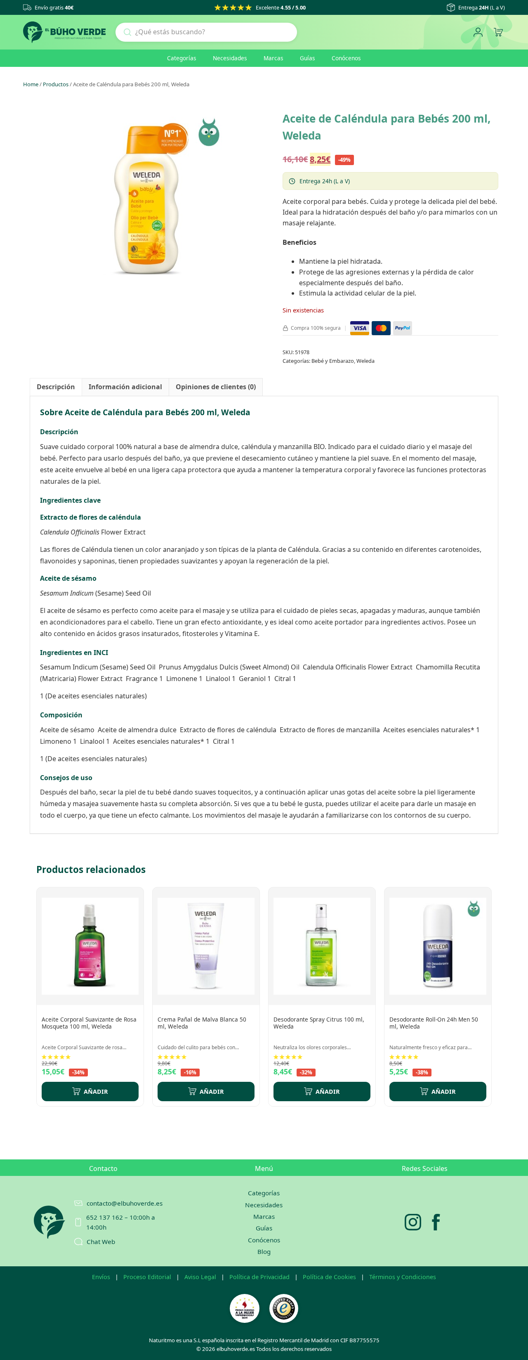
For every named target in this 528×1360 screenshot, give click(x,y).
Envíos (101, 1277)
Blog (264, 1251)
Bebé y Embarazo (332, 360)
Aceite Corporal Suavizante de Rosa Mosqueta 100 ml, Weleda (89, 1023)
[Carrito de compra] (498, 32)
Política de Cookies (329, 1277)
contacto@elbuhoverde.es (125, 1203)
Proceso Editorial (147, 1277)
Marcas (273, 58)
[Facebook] (436, 1222)
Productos (55, 84)
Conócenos (346, 58)
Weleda (365, 360)
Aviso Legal (200, 1277)
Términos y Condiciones (402, 1277)
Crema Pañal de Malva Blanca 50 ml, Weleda (202, 1023)
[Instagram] (413, 1222)
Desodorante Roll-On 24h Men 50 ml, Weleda (433, 1023)
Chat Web (101, 1241)
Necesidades (230, 58)
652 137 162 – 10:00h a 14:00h (120, 1222)
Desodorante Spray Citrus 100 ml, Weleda (318, 1023)
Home (30, 84)
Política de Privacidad (259, 1277)
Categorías (181, 58)
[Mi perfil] (478, 32)
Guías (307, 58)
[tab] (56, 387)
